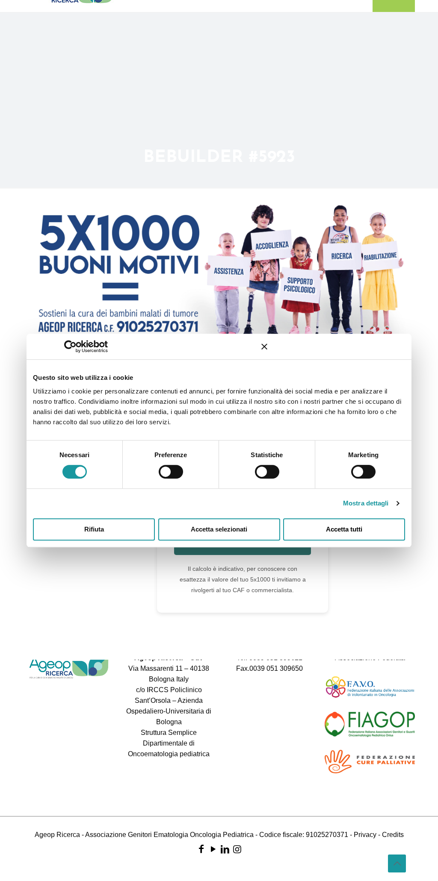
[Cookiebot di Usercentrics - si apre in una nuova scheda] (83, 346)
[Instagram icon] (237, 849)
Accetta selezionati (219, 529)
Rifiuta (94, 529)
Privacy (365, 834)
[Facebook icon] (201, 849)
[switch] (171, 472)
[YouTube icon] (213, 849)
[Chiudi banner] (264, 346)
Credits (393, 834)
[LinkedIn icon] (225, 849)
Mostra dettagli (366, 503)
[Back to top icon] (397, 863)
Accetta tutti (344, 529)
